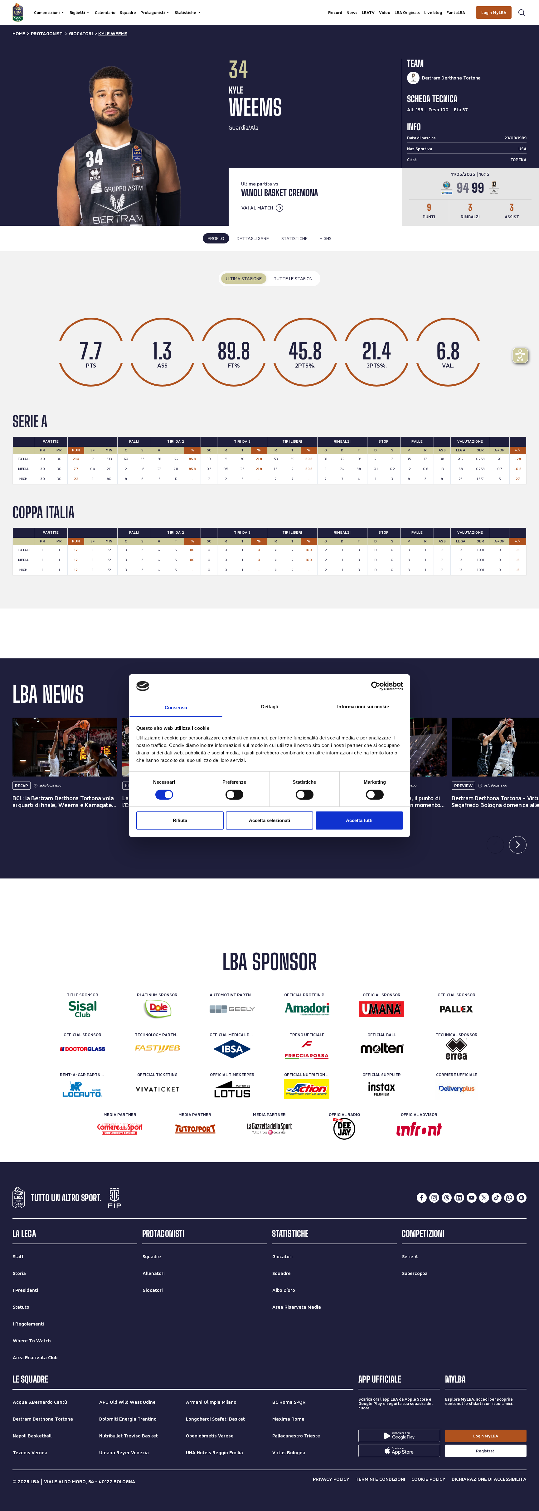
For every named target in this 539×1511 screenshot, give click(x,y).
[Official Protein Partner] (306, 1009)
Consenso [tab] (176, 707)
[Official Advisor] (419, 1129)
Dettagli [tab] (269, 706)
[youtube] (472, 1198)
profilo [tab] (216, 238)
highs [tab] (325, 238)
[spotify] (522, 1198)
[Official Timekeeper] (232, 1089)
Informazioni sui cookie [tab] (363, 706)
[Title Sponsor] (82, 1009)
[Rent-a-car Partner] (82, 1089)
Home (18, 33)
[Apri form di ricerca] (522, 12)
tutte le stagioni (293, 279)
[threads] (447, 1198)
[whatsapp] (509, 1198)
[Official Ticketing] (157, 1089)
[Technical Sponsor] (456, 1049)
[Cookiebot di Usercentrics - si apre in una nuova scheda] (375, 686)
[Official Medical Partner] (232, 1049)
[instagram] (434, 1198)
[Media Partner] (120, 1129)
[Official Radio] (344, 1129)
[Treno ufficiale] (306, 1049)
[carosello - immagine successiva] (518, 845)
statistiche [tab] (294, 238)
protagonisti (47, 33)
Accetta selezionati (269, 820)
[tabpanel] (269, 430)
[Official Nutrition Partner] (306, 1089)
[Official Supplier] (381, 1089)
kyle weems (112, 33)
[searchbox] (269, 8)
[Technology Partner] (157, 1049)
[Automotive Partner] (232, 1009)
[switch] (234, 795)
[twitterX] (484, 1198)
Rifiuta (180, 820)
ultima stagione (244, 279)
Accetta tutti (359, 820)
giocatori (81, 33)
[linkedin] (459, 1198)
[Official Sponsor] (381, 1009)
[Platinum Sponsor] (157, 1009)
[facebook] (422, 1198)
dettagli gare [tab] (253, 238)
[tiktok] (497, 1198)
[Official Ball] (381, 1049)
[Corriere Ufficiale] (456, 1089)
